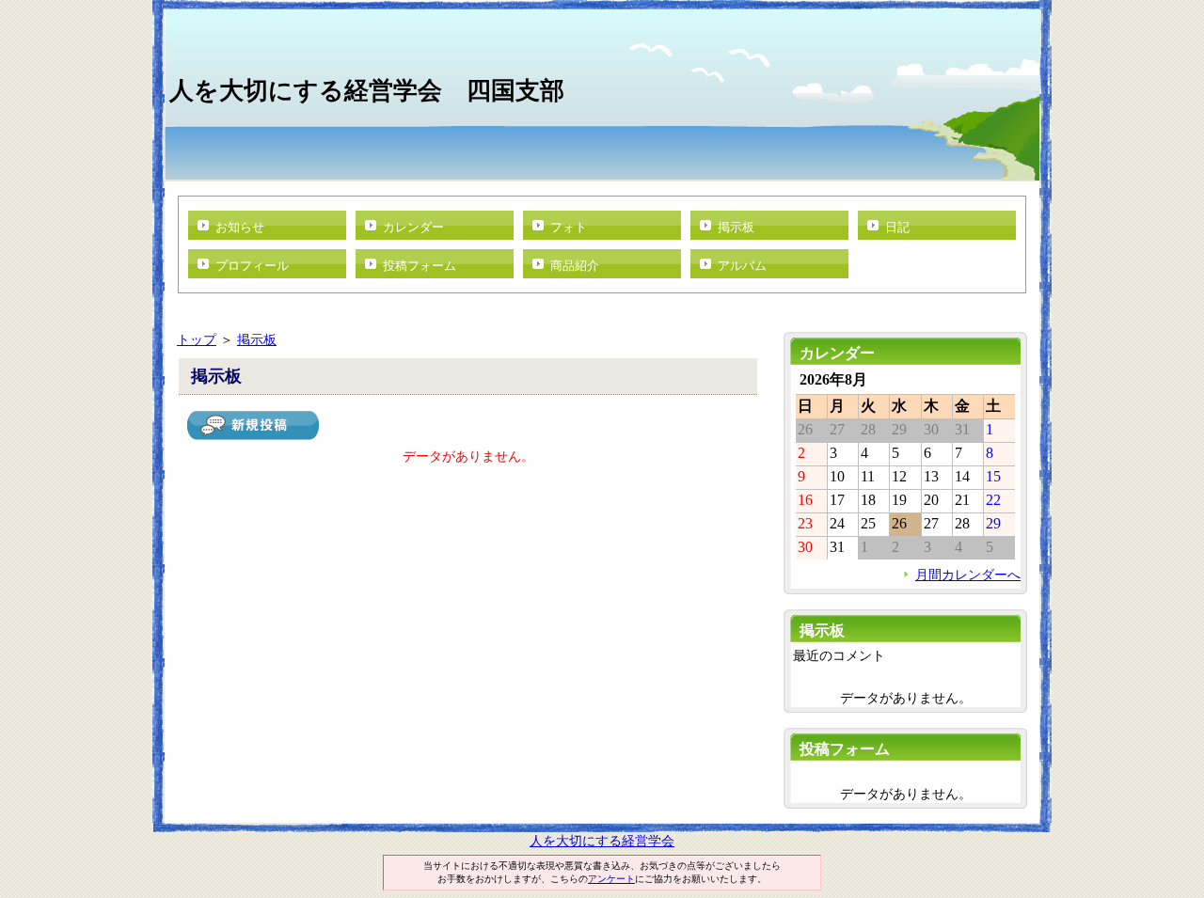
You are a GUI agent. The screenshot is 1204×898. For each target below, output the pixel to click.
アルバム (742, 266)
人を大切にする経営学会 (602, 840)
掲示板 (736, 227)
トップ (196, 339)
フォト (568, 227)
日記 (897, 227)
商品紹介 (574, 266)
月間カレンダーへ (968, 574)
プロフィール (252, 266)
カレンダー (413, 227)
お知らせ (239, 227)
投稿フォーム (419, 266)
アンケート (611, 879)
